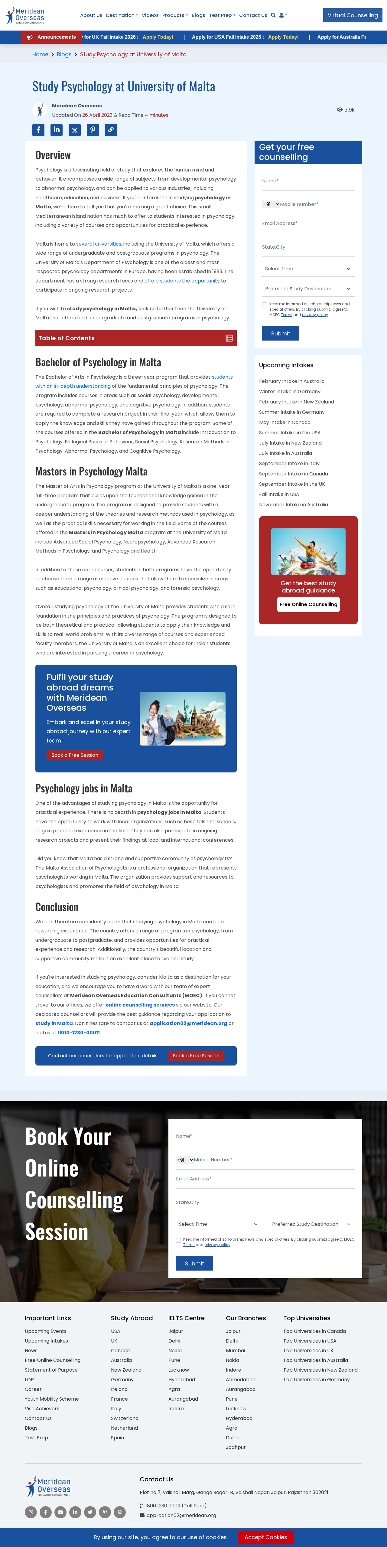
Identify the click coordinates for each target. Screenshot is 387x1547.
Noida (175, 1350)
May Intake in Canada (285, 422)
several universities (98, 243)
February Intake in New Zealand (296, 401)
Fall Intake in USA (279, 494)
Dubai (232, 1437)
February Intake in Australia (291, 381)
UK (114, 1340)
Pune (174, 1360)
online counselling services (140, 1004)
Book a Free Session (74, 755)
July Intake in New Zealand (290, 442)
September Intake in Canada (293, 473)
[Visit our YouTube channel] (60, 1512)
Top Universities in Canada (314, 1331)
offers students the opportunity (182, 280)
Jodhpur (236, 1447)
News (31, 1350)
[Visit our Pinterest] (105, 1512)
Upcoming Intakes (46, 1340)
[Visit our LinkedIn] (75, 1512)
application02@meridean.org (188, 1023)
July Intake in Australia (285, 453)
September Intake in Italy (289, 463)
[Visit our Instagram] (31, 1512)
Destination (120, 15)
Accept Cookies (266, 1537)
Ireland (119, 1389)
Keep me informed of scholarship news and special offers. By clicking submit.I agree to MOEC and (309, 309)
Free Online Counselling (308, 604)
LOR (29, 1379)
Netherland (124, 1428)
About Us (91, 15)
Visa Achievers (42, 1408)
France (119, 1398)
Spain (117, 1437)
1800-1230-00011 (79, 1032)
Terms (286, 314)
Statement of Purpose (51, 1369)
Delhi (174, 1340)
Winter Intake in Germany (289, 391)
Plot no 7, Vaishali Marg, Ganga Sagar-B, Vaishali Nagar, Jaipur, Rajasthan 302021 (234, 1492)
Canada (120, 1350)
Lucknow (178, 1369)
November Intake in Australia (293, 504)
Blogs (198, 15)
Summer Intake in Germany (292, 412)
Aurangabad (183, 1398)
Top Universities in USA (310, 1340)
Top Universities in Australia (315, 1360)
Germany (122, 1379)
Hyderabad (181, 1379)
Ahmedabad (240, 1379)
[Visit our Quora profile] (120, 1512)
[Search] (273, 15)
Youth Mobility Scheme (52, 1398)
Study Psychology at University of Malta (133, 54)
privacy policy (315, 314)
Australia (121, 1360)
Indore (176, 1408)
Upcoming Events (46, 1331)
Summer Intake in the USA (290, 432)
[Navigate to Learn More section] (281, 15)
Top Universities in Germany (316, 1379)
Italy (116, 1408)
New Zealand (126, 1369)
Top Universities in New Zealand (320, 1369)
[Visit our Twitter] (90, 1512)
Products (173, 15)
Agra (174, 1389)
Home (40, 54)
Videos (150, 15)
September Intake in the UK (292, 484)
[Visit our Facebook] (46, 1512)
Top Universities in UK (308, 1350)
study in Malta (54, 1023)
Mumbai (235, 1350)
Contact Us (253, 15)
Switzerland (124, 1418)
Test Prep (220, 15)
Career (33, 1389)
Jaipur (175, 1331)
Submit (280, 333)
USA (115, 1331)
